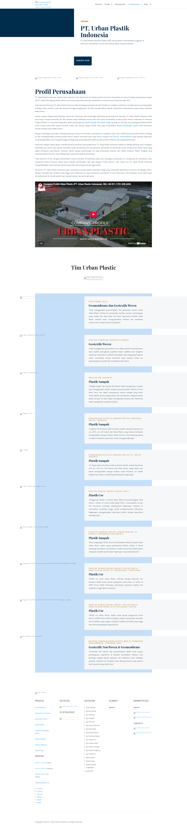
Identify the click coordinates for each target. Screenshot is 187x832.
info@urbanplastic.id (42, 783)
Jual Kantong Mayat (93, 736)
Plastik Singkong (106, 122)
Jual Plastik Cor (91, 740)
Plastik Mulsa (143, 148)
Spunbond (89, 771)
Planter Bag (39, 750)
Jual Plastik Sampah (93, 747)
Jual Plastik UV (91, 754)
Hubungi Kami (120, 4)
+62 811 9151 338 (41, 768)
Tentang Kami (133, 4)
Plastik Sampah (90, 122)
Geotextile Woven (41, 719)
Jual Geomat (90, 722)
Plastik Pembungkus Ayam (127, 126)
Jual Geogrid (90, 718)
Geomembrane (126, 137)
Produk (107, 4)
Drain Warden (91, 707)
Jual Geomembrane (92, 725)
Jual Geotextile (91, 729)
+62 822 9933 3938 (42, 774)
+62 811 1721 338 (41, 763)
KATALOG (65, 700)
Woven (99, 137)
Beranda (98, 4)
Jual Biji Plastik (91, 711)
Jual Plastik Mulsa (92, 743)
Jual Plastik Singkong (93, 750)
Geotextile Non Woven (43, 713)
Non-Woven (114, 137)
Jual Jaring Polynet (92, 732)
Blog (146, 4)
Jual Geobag (90, 715)
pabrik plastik (90, 757)
